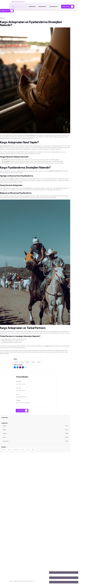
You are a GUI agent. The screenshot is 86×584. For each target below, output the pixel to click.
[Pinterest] (20, 367)
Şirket (39, 362)
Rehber (27, 362)
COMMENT (18, 400)
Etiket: (15, 359)
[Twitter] (17, 367)
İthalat (22, 362)
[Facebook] (15, 367)
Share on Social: (18, 365)
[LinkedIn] (23, 367)
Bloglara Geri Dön (5, 10)
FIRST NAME (18, 381)
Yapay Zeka (16, 449)
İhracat (16, 362)
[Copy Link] (26, 367)
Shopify (33, 362)
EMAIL (17, 394)
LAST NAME (18, 387)
